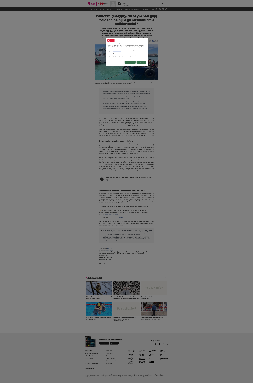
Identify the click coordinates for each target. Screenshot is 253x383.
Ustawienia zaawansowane (113, 62)
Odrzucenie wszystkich (130, 62)
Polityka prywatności (117, 51)
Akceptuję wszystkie (141, 62)
